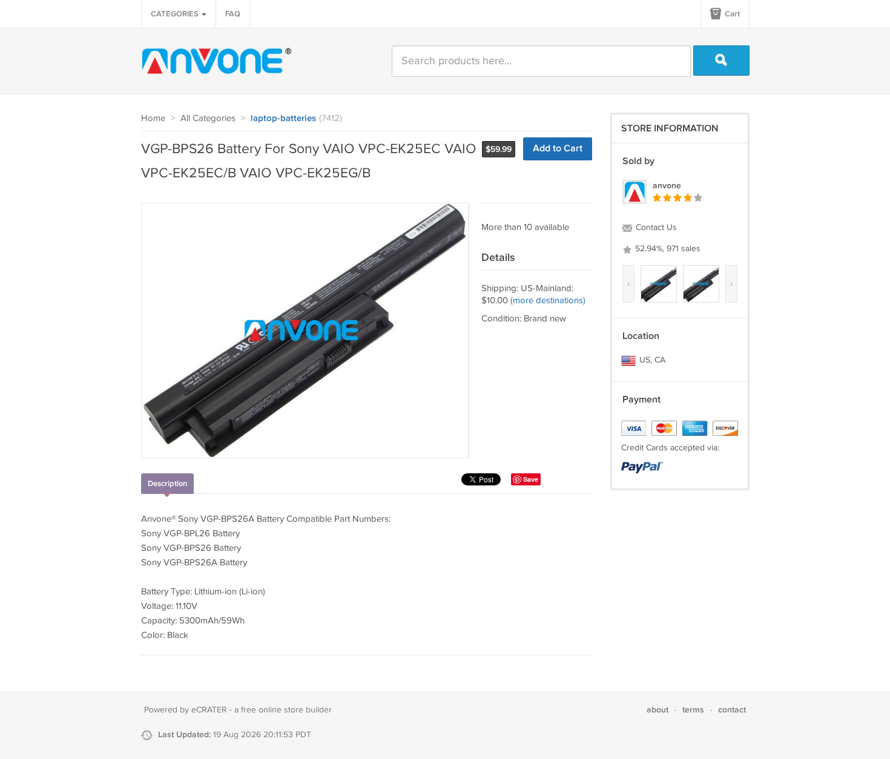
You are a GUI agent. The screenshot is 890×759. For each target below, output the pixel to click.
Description (167, 483)
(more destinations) (547, 300)
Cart (731, 14)
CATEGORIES (175, 14)
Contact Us (655, 227)
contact (732, 710)
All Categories (208, 118)
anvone (667, 185)
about (657, 710)
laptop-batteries (283, 118)
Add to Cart (557, 148)
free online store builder (286, 710)
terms (693, 710)
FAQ (232, 14)
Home (153, 118)
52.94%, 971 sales (666, 249)
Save (530, 479)
